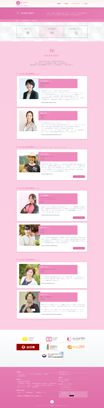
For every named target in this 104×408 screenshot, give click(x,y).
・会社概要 (45, 374)
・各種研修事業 (34, 387)
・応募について (20, 392)
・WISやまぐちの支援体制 (35, 374)
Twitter (72, 393)
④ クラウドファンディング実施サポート (25, 385)
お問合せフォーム (65, 381)
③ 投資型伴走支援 (52, 383)
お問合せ (86, 3)
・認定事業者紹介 (29, 392)
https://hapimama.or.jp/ (48, 283)
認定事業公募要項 (26, 20)
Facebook (64, 393)
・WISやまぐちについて (22, 374)
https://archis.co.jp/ (47, 174)
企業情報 (59, 3)
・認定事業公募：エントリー (65, 374)
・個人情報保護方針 (21, 376)
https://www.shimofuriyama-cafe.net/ (51, 314)
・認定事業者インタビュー (41, 392)
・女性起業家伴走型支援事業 (23, 381)
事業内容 (66, 3)
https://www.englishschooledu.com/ (51, 134)
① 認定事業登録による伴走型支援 (24, 383)
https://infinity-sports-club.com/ (50, 215)
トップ (18, 20)
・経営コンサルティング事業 (23, 387)
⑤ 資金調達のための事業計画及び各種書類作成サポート (45, 385)
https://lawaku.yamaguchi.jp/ (49, 245)
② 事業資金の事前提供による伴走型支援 (39, 383)
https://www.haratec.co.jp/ (48, 102)
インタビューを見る (79, 176)
